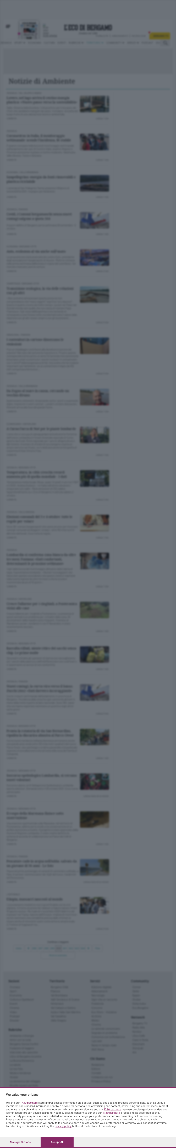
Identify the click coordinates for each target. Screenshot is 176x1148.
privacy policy (63, 1126)
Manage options (20, 1142)
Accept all (57, 1142)
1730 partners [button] (29, 1102)
